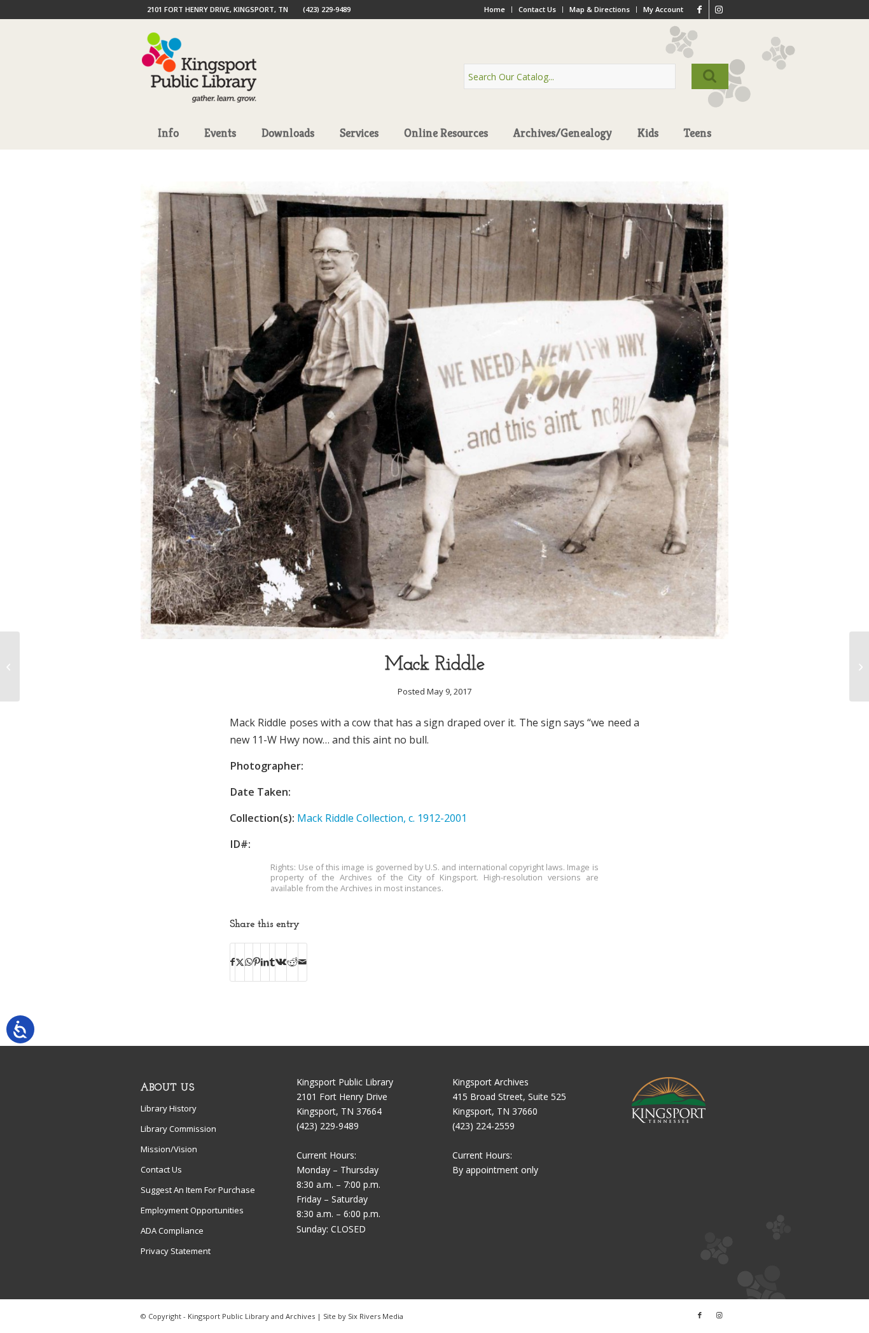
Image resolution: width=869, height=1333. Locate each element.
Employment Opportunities (192, 1210)
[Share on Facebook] (232, 961)
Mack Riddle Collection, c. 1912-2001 (382, 818)
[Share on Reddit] (292, 961)
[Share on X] (239, 961)
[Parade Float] (859, 666)
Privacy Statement (176, 1251)
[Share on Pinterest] (256, 961)
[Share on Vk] (280, 961)
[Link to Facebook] (699, 9)
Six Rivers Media (375, 1316)
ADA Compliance (172, 1230)
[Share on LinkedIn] (265, 961)
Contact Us (537, 9)
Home (494, 9)
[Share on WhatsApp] (249, 961)
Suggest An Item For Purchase (198, 1189)
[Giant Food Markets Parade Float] (10, 666)
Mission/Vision (169, 1149)
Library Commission (178, 1128)
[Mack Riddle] (434, 636)
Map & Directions (599, 9)
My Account (663, 9)
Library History (169, 1108)
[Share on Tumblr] (272, 961)
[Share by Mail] (302, 961)
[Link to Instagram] (718, 9)
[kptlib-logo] (199, 79)
